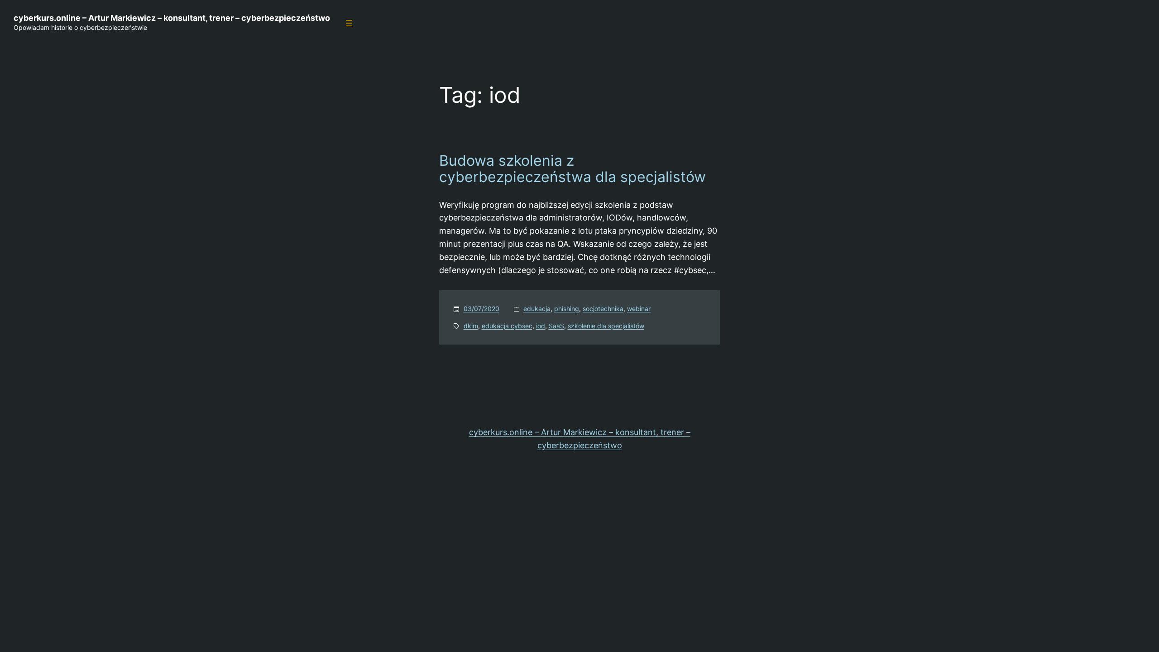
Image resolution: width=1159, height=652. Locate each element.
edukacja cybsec (507, 326)
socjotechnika (603, 308)
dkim (471, 326)
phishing (566, 308)
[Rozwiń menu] (349, 23)
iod (540, 326)
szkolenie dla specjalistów (606, 326)
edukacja (537, 308)
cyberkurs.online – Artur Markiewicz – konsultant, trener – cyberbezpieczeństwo (172, 18)
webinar (639, 308)
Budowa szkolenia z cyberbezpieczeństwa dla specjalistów (572, 169)
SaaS (556, 326)
